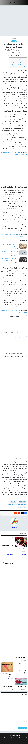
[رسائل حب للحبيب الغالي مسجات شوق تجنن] (21, 681)
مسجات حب (22, 507)
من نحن (17, 737)
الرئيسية (16, 38)
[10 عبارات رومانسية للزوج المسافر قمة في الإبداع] (7, 681)
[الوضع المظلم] (19, 3)
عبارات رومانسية (21, 504)
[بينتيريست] (19, 513)
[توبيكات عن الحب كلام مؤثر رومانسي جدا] (21, 542)
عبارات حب (13, 501)
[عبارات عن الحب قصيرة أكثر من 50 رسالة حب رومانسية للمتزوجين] (23, 252)
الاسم (26, 716)
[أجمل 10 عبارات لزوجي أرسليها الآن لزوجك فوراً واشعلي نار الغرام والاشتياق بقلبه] (23, 259)
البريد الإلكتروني (24, 721)
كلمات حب (12, 38)
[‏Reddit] (15, 513)
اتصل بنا (25, 737)
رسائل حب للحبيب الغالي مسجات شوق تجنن (22, 687)
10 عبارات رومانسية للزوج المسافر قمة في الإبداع (8, 687)
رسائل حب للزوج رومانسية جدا (18, 66)
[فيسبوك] (25, 513)
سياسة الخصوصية (11, 737)
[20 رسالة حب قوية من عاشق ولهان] (7, 540)
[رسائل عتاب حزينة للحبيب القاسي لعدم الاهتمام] (21, 665)
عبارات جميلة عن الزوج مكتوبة (18, 62)
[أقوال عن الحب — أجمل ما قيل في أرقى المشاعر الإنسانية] (23, 246)
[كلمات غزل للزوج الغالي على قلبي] (21, 605)
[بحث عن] (21, 3)
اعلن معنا (21, 737)
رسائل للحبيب (22, 501)
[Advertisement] (14, 21)
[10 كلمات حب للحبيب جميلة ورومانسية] (7, 667)
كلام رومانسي (11, 504)
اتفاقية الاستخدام (4, 737)
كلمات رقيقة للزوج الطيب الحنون (18, 64)
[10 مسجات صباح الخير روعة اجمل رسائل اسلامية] (7, 557)
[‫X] (22, 513)
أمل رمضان (17, 55)
